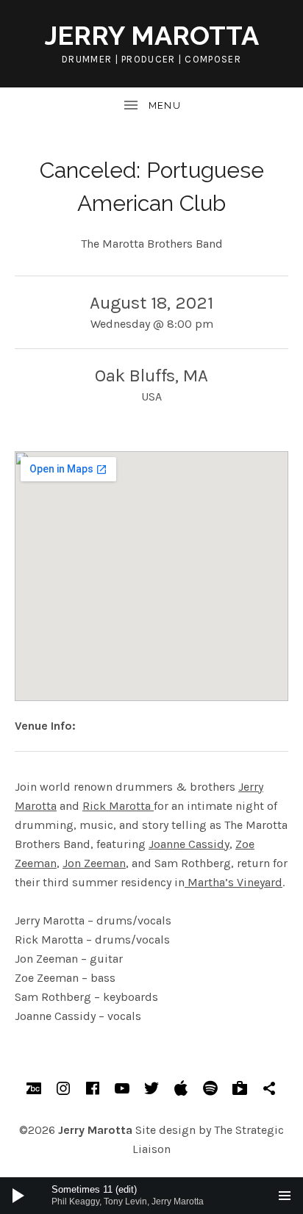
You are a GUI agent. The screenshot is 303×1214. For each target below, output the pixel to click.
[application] (151, 1195)
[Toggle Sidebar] (151, 106)
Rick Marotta (118, 806)
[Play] (18, 1195)
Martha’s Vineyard (233, 882)
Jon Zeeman (94, 863)
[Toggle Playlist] (284, 1195)
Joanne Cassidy (189, 844)
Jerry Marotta (152, 35)
